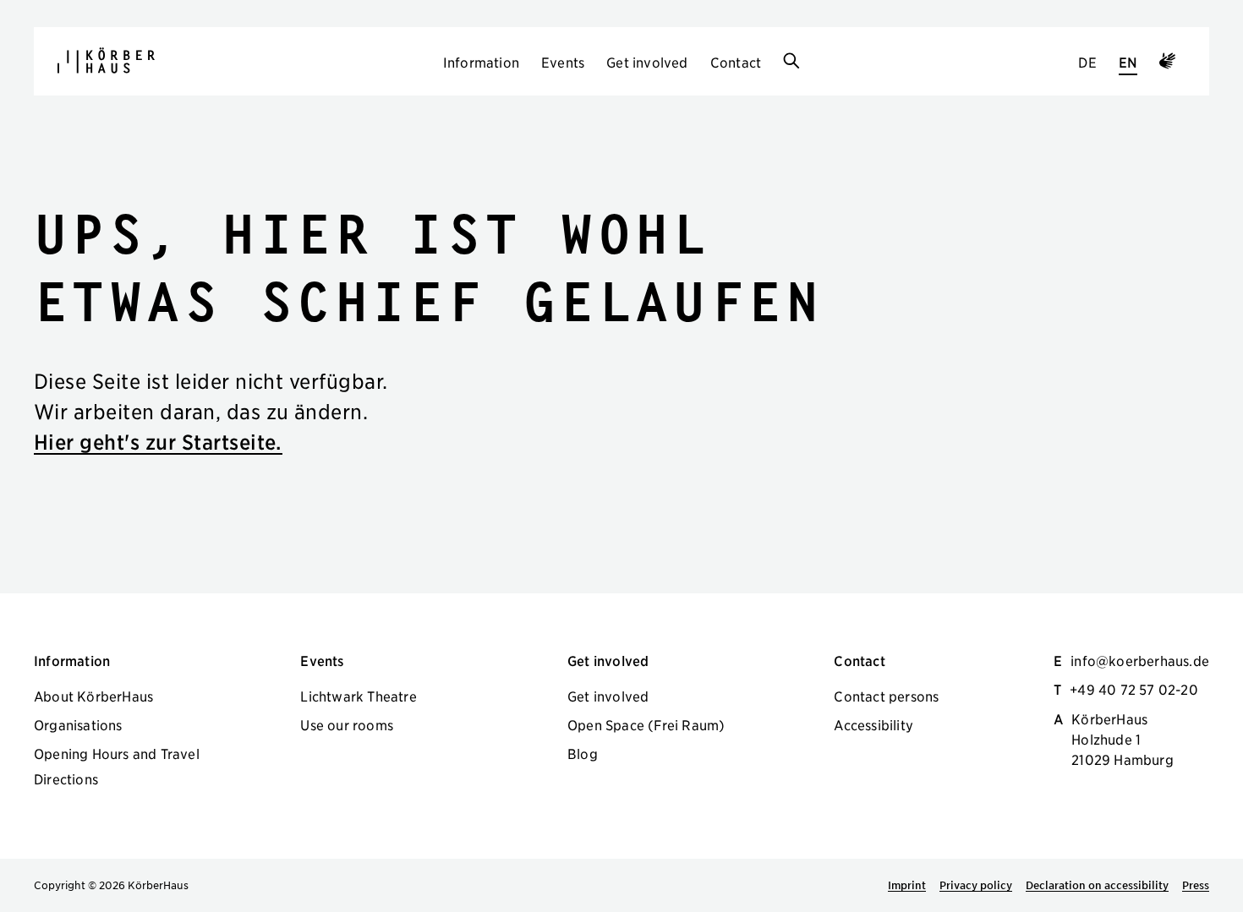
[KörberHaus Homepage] (106, 60)
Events (562, 61)
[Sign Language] (1167, 63)
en (1128, 61)
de (1087, 61)
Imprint (907, 885)
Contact (735, 61)
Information (481, 61)
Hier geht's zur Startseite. (158, 441)
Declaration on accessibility (1097, 885)
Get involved (646, 61)
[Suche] (791, 61)
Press (1195, 885)
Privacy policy (975, 885)
